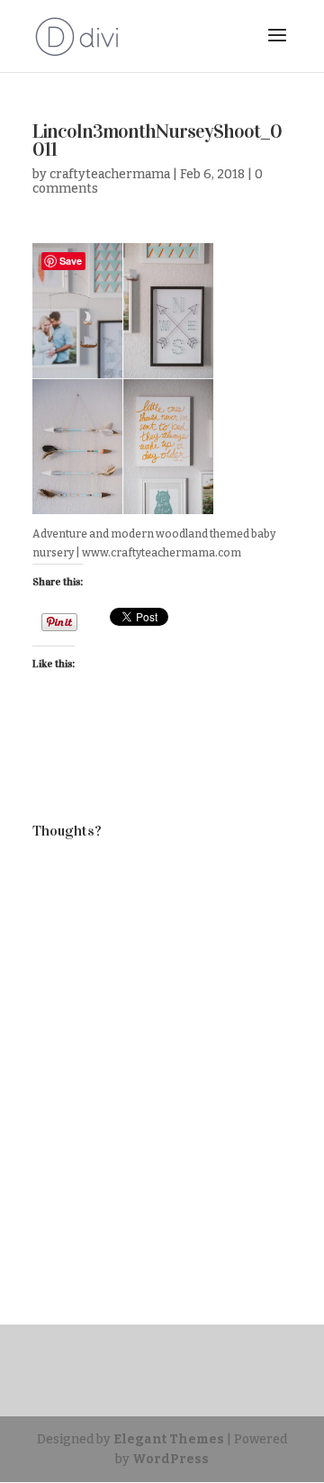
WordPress (170, 1459)
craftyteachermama (110, 174)
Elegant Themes (168, 1439)
